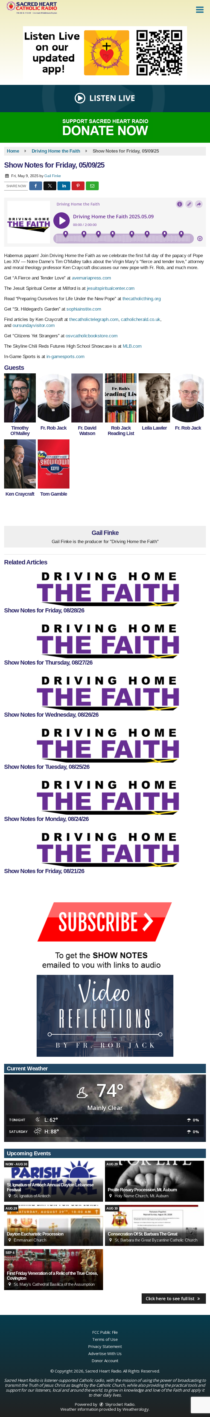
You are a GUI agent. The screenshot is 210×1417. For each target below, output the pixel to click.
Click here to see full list (171, 1299)
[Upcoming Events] (154, 1181)
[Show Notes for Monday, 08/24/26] (105, 795)
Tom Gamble (53, 494)
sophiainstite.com (83, 309)
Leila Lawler (154, 428)
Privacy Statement (105, 1346)
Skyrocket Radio (119, 1404)
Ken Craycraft (19, 494)
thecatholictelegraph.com (93, 319)
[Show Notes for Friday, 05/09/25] (20, 397)
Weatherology (135, 1409)
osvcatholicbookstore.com (91, 335)
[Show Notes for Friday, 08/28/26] (105, 587)
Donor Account (105, 1360)
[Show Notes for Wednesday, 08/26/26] (105, 691)
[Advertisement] (105, 53)
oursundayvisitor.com (34, 325)
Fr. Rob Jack (53, 428)
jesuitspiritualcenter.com (111, 288)
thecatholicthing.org (141, 298)
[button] (200, 9)
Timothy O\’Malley (20, 430)
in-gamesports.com (65, 356)
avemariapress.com (91, 278)
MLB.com (132, 346)
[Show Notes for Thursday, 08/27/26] (105, 639)
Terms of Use (105, 1339)
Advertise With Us (105, 1353)
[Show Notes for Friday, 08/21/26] (105, 848)
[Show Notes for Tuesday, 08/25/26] (105, 743)
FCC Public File (105, 1332)
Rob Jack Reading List (121, 430)
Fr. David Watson (87, 430)
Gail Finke (52, 176)
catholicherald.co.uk (140, 319)
